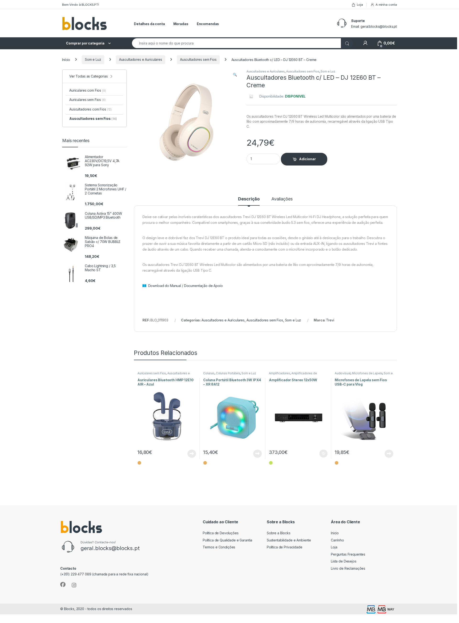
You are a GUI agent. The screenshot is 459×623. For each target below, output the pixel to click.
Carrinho (337, 540)
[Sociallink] (63, 584)
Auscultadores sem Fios (198, 59)
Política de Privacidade (284, 547)
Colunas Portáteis (228, 373)
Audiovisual (342, 373)
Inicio (335, 533)
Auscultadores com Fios (90, 109)
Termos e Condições (219, 547)
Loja (360, 4)
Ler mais (191, 454)
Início (66, 59)
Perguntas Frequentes (348, 554)
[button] (235, 74)
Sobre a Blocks (278, 533)
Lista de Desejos (343, 561)
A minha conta (386, 4)
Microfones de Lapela (367, 373)
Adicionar (307, 159)
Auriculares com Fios (87, 90)
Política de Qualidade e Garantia (227, 540)
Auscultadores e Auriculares (140, 59)
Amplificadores (279, 373)
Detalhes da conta (149, 24)
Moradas (180, 24)
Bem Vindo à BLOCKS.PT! (80, 4)
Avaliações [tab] (282, 199)
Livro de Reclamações (348, 568)
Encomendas (208, 24)
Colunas (208, 373)
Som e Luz (93, 59)
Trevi (330, 320)
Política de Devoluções (221, 533)
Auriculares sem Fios (151, 373)
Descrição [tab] (249, 199)
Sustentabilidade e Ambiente (289, 540)
